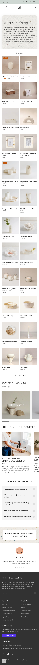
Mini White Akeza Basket (9, 341)
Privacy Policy (25, 614)
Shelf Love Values (7, 614)
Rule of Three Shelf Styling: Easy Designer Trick (13, 461)
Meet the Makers (7, 607)
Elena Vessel (23, 367)
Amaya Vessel (6, 367)
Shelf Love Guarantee (8, 610)
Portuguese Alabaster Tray (10, 209)
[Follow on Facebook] (3, 654)
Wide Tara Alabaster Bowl (10, 262)
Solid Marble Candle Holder (10, 127)
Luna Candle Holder (26, 341)
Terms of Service (26, 610)
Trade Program (25, 617)
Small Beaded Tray (7, 316)
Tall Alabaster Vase (8, 236)
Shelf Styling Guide (7, 620)
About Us (4, 604)
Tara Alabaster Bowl (26, 236)
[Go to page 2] (23, 375)
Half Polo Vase (24, 127)
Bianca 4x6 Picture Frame (28, 76)
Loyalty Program (7, 617)
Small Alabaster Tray (26, 262)
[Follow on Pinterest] (12, 654)
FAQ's (23, 607)
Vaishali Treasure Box (8, 102)
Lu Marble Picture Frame (27, 102)
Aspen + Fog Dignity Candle (10, 76)
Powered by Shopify (22, 660)
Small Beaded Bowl (26, 316)
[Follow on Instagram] (7, 654)
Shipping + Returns (27, 604)
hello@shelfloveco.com (14, 645)
